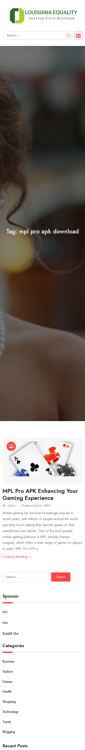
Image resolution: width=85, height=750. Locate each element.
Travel (6, 721)
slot (4, 612)
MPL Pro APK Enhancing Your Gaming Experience (40, 494)
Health (7, 691)
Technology (10, 711)
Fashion (7, 671)
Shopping (9, 701)
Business (8, 661)
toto (5, 622)
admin (11, 505)
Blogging (8, 731)
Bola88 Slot (10, 633)
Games (7, 681)
